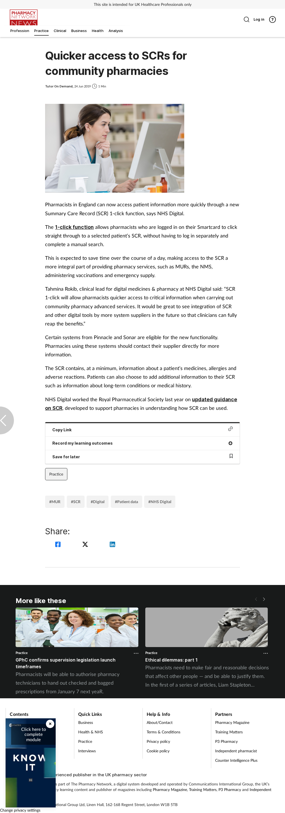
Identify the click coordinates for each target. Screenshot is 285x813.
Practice (56, 474)
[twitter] (86, 545)
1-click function (74, 227)
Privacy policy (158, 741)
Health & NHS (90, 731)
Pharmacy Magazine (232, 722)
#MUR (54, 501)
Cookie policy (158, 750)
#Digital (97, 501)
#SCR (75, 501)
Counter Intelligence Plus (236, 760)
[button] (263, 599)
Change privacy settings (20, 810)
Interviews (87, 750)
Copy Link (62, 429)
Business (85, 722)
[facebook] (59, 545)
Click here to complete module (33, 734)
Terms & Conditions (163, 731)
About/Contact (160, 722)
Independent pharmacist (236, 750)
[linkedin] (112, 545)
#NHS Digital (159, 501)
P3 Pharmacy (226, 741)
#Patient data (126, 501)
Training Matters (229, 731)
